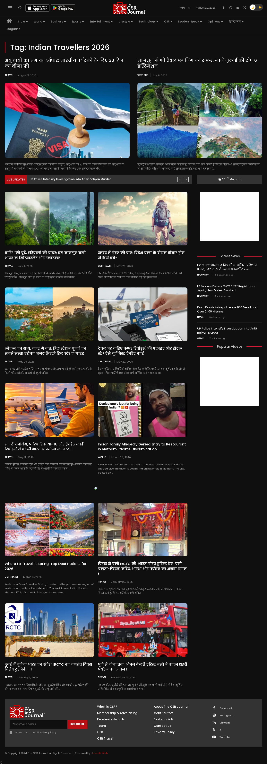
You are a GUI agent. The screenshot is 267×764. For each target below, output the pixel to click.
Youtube (225, 737)
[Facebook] (223, 8)
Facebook (226, 708)
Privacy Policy (48, 732)
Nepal (200, 317)
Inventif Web (100, 753)
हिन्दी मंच (142, 75)
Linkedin (225, 722)
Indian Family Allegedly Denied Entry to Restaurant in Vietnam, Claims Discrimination (142, 447)
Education (203, 275)
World (102, 457)
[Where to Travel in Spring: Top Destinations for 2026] (49, 529)
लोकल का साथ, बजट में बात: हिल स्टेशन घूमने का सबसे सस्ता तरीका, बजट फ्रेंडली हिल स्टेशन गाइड (45, 351)
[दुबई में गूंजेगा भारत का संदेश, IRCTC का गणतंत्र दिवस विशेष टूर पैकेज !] (49, 630)
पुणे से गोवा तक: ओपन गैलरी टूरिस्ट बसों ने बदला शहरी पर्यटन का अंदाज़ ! (142, 667)
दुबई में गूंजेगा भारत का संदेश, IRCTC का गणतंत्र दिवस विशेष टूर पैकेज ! (48, 667)
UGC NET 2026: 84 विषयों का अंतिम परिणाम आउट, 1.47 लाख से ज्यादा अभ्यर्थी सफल (227, 267)
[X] (244, 8)
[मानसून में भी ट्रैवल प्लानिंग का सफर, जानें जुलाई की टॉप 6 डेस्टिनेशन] (199, 120)
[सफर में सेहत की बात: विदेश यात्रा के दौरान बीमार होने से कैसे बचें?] (142, 218)
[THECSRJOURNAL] (129, 8)
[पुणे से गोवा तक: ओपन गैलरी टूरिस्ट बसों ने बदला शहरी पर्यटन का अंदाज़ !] (142, 630)
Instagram (226, 715)
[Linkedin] (237, 8)
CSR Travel (104, 265)
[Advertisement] (229, 216)
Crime (200, 338)
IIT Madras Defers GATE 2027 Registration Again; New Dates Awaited (226, 288)
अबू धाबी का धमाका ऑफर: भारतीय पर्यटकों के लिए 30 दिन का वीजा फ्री (64, 63)
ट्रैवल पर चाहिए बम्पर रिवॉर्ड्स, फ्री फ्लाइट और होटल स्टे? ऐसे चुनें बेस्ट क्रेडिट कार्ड (140, 351)
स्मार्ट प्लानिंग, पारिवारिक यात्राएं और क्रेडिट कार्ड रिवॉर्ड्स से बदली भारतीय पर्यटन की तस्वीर (44, 447)
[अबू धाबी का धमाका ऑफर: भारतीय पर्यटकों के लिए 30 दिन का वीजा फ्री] (67, 120)
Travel (9, 75)
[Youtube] (214, 737)
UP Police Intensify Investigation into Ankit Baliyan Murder (70, 179)
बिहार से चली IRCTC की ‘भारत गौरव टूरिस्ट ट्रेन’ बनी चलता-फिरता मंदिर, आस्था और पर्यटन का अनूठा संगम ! (142, 568)
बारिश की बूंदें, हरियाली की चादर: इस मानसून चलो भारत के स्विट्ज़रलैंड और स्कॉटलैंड (45, 255)
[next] (186, 179)
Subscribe (77, 724)
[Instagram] (230, 8)
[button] (20, 7)
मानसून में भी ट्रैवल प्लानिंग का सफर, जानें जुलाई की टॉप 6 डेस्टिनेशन (197, 63)
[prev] (179, 179)
